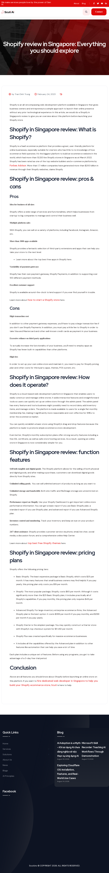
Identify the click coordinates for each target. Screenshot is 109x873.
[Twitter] (98, 3)
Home (5, 743)
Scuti (54, 685)
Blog (84, 3)
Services (7, 749)
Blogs (5, 770)
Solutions (7, 754)
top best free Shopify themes (44, 543)
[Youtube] (102, 3)
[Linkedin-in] (106, 3)
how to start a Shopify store (44, 300)
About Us (7, 759)
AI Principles (8, 776)
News (5, 765)
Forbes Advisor (18, 165)
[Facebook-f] (94, 3)
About (76, 3)
